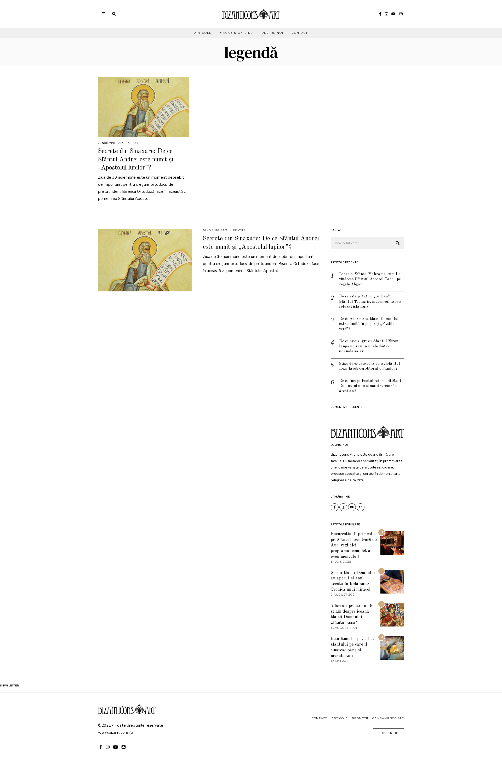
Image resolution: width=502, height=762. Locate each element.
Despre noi (272, 33)
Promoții (360, 718)
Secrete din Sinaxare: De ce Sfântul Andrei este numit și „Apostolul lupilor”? (135, 159)
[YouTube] (393, 14)
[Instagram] (386, 14)
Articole (203, 33)
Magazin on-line (236, 33)
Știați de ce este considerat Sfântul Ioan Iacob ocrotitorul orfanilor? (369, 366)
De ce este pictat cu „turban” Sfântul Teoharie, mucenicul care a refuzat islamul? (370, 302)
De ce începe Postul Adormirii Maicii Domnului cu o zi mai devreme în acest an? (370, 386)
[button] (397, 243)
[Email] (401, 14)
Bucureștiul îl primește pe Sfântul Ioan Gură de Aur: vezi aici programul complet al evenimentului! (354, 545)
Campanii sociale (388, 718)
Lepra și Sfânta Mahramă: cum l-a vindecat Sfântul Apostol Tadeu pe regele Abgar (370, 279)
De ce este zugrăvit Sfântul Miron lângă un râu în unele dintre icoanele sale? (368, 346)
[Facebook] (380, 14)
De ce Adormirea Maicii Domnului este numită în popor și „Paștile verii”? (368, 324)
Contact (300, 33)
